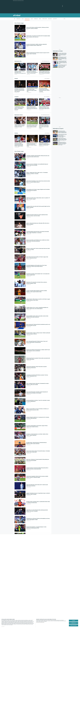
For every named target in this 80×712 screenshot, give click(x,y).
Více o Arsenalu (47, 78)
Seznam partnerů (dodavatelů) (40, 622)
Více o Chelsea (47, 133)
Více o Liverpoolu (46, 96)
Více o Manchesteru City (45, 61)
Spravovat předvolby (74, 625)
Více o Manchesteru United (45, 114)
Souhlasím (73, 620)
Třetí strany (2, 626)
